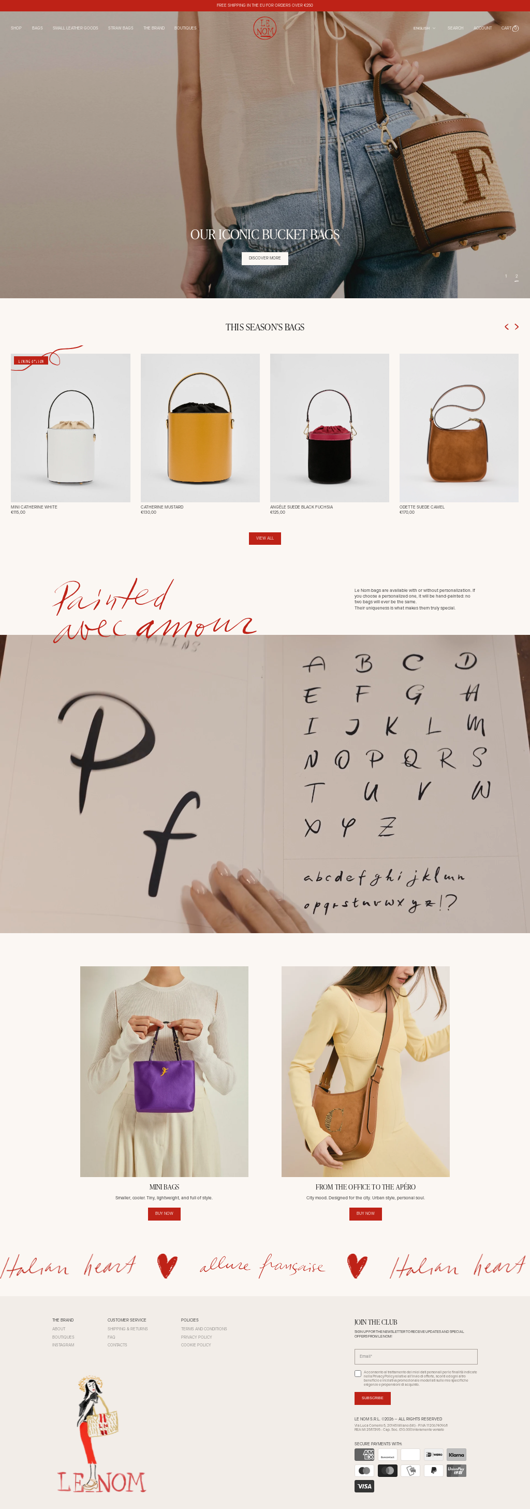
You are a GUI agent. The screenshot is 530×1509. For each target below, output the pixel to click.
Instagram (63, 1345)
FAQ (111, 1337)
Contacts (117, 1345)
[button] (510, 28)
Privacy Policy (196, 1337)
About (58, 1329)
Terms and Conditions (204, 1329)
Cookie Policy (196, 1345)
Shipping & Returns (128, 1329)
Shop (16, 28)
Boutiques (185, 28)
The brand (154, 28)
